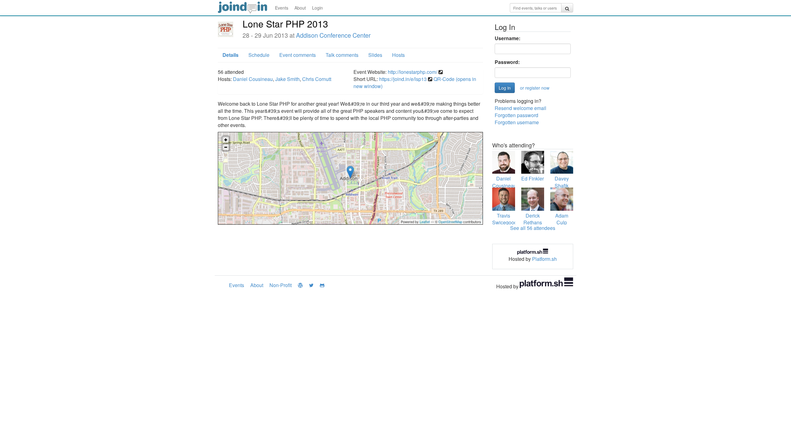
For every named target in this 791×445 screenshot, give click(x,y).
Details (230, 54)
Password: (507, 62)
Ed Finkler (532, 178)
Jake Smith (287, 79)
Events (281, 8)
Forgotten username (517, 122)
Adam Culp (561, 219)
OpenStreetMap (450, 221)
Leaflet (425, 221)
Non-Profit (280, 285)
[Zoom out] (226, 147)
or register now (534, 88)
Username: (507, 38)
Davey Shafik (562, 182)
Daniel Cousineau (253, 79)
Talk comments (342, 54)
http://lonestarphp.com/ (412, 71)
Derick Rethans (532, 219)
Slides (375, 54)
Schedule (258, 54)
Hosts (398, 54)
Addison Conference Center (333, 35)
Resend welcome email (520, 108)
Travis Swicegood (504, 219)
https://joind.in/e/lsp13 (403, 79)
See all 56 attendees (532, 227)
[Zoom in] (226, 140)
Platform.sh (544, 258)
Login (317, 8)
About (300, 8)
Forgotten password (516, 115)
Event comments (297, 54)
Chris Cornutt (316, 79)
